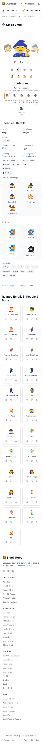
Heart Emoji (7, 633)
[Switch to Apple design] (12, 69)
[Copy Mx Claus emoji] (6, 420)
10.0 (4, 148)
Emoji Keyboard (9, 699)
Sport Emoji (7, 668)
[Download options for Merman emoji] (36, 522)
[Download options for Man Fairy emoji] (36, 461)
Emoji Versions (8, 625)
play (27, 267)
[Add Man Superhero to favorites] (32, 359)
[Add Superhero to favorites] (32, 339)
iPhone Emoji (8, 645)
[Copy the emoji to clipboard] (21, 62)
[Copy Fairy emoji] (27, 441)
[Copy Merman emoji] (27, 522)
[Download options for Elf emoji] (16, 542)
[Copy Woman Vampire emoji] (27, 481)
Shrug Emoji (7, 688)
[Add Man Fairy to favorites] (32, 461)
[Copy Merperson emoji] (27, 502)
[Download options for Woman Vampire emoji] (36, 481)
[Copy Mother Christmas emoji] (6, 339)
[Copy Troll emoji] (27, 400)
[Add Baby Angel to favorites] (32, 319)
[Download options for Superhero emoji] (36, 339)
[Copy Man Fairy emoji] (27, 461)
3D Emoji (6, 613)
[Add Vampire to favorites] (11, 481)
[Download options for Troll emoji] (36, 400)
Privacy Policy (22, 740)
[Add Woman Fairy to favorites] (11, 461)
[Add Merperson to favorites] (32, 502)
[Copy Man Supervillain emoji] (6, 400)
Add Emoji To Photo (10, 703)
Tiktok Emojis (8, 621)
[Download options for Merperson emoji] (36, 502)
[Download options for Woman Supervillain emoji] (36, 380)
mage (13, 267)
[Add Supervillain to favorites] (11, 380)
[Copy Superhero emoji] (27, 339)
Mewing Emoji (8, 641)
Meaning (22, 286)
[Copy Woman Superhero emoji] (6, 359)
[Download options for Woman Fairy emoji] (16, 461)
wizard (12, 275)
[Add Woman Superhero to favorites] (11, 359)
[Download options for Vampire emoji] (16, 481)
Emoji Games (8, 707)
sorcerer (35, 267)
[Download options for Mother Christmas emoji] (16, 339)
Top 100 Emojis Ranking (12, 656)
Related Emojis (8, 286)
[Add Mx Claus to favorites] (11, 420)
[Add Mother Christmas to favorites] (11, 339)
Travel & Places (9, 594)
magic (21, 267)
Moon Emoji (7, 672)
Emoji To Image (9, 711)
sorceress (6, 271)
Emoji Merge (7, 715)
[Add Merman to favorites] (32, 522)
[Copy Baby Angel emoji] (27, 319)
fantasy (5, 267)
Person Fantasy (29, 156)
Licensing (35, 740)
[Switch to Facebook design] (30, 69)
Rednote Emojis (9, 617)
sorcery (15, 271)
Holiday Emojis (8, 629)
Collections (30, 4)
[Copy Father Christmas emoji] (6, 319)
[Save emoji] (15, 62)
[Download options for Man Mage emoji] (16, 441)
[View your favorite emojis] (39, 3)
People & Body (8, 156)
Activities (6, 582)
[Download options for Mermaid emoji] (16, 522)
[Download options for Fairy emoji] (36, 441)
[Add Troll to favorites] (32, 400)
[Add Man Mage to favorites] (11, 441)
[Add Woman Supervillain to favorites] (32, 380)
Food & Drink (8, 586)
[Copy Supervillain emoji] (6, 380)
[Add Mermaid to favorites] (11, 522)
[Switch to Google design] (18, 69)
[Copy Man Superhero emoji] (27, 359)
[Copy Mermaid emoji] (6, 522)
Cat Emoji (6, 684)
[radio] (7, 96)
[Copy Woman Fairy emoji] (6, 461)
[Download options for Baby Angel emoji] (36, 319)
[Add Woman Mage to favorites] (32, 420)
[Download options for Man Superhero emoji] (36, 359)
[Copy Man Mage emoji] (6, 441)
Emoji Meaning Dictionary (12, 719)
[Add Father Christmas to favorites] (11, 319)
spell (22, 271)
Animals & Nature (9, 598)
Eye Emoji (6, 680)
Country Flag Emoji (10, 602)
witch (5, 275)
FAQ (32, 286)
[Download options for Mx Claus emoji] (16, 420)
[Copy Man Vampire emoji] (6, 502)
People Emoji (8, 664)
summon (30, 271)
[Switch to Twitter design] (24, 69)
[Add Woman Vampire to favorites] (32, 481)
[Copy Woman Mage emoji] (27, 420)
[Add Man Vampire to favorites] (11, 502)
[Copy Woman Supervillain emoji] (27, 380)
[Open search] (21, 3)
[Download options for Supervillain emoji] (16, 380)
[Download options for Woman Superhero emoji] (16, 359)
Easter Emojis (8, 660)
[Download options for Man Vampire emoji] (16, 502)
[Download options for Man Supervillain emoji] (16, 400)
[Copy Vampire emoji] (6, 481)
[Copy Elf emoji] (6, 542)
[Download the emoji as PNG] (28, 62)
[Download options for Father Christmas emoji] (16, 319)
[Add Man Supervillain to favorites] (11, 400)
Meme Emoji (7, 637)
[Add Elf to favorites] (11, 542)
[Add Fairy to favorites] (32, 441)
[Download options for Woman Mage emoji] (36, 420)
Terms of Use (9, 740)
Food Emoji (7, 676)
